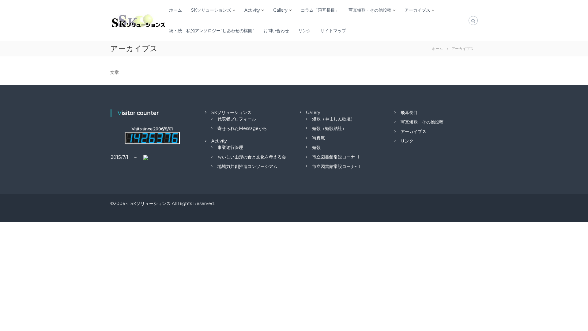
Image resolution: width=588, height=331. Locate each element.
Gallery (280, 10)
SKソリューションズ (211, 10)
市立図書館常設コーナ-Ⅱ (336, 166)
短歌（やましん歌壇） (333, 119)
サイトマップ (333, 30)
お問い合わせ (276, 30)
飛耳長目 (409, 112)
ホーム (175, 10)
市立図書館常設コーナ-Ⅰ (336, 157)
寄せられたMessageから (242, 128)
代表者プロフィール (236, 119)
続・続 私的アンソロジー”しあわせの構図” (211, 30)
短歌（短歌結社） (329, 128)
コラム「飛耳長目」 (320, 10)
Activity (252, 10)
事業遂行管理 (230, 147)
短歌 (316, 147)
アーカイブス (417, 10)
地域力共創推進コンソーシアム (247, 166)
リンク (304, 30)
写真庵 (318, 138)
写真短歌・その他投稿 (370, 10)
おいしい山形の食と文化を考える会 (251, 157)
